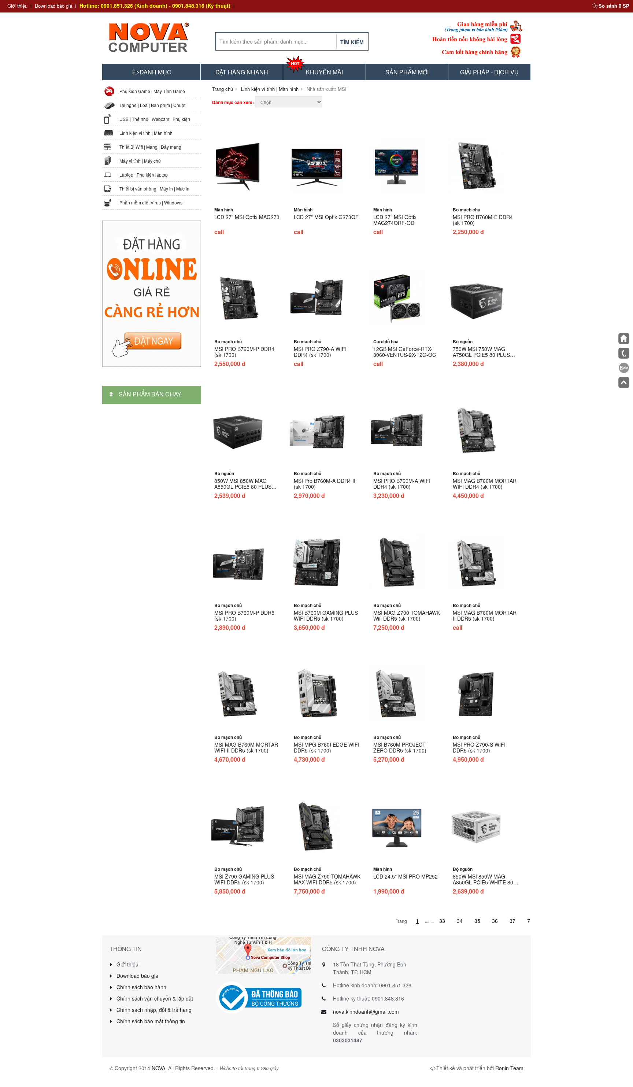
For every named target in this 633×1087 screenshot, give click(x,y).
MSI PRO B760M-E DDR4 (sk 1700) (483, 219)
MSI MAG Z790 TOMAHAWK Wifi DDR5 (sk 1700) (406, 615)
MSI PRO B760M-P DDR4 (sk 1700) (244, 351)
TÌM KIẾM (352, 42)
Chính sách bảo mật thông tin (150, 1021)
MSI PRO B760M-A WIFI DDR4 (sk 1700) (401, 483)
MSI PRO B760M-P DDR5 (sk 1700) (244, 615)
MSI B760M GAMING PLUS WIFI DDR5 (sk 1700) (326, 615)
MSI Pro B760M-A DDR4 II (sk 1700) (324, 483)
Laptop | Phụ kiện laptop (143, 174)
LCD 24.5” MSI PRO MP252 (405, 876)
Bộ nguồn (463, 341)
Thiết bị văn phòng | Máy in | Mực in (154, 188)
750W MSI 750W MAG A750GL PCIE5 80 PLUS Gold (481, 354)
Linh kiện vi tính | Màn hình (146, 133)
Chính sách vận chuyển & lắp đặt (154, 998)
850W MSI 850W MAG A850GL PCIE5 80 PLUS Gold (242, 486)
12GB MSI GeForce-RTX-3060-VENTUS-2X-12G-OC (404, 351)
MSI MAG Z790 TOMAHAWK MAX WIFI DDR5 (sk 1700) (327, 879)
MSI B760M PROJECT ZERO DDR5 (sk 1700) (399, 747)
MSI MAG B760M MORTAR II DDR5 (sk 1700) (485, 615)
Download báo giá (53, 5)
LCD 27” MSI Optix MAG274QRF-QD (395, 219)
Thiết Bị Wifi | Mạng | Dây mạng (150, 147)
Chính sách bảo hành (140, 987)
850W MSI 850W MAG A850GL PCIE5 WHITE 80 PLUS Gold (483, 882)
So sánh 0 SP (614, 5)
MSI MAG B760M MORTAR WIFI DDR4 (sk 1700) (485, 483)
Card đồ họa (386, 341)
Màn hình (223, 209)
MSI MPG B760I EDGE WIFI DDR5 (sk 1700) (326, 747)
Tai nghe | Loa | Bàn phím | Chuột (152, 105)
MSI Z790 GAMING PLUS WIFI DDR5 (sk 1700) (244, 879)
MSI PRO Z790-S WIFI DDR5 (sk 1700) (479, 747)
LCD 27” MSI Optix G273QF (326, 217)
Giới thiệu (17, 5)
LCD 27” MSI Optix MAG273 (247, 217)
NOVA (158, 1068)
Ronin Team (509, 1068)
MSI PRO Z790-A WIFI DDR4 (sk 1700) (320, 351)
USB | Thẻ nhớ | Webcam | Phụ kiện (154, 119)
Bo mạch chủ (466, 209)
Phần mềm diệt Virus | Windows (150, 202)
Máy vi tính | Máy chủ (140, 161)
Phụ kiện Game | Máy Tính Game (152, 91)
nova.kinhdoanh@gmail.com (366, 1011)
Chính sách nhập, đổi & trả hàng (153, 1009)
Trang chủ (222, 88)
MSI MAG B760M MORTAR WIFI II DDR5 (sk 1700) (246, 747)
